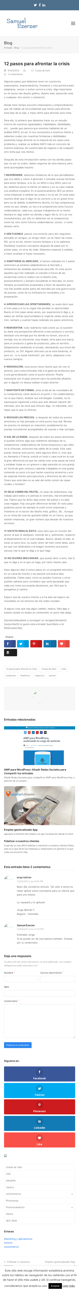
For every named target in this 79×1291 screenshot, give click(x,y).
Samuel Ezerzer (26, 925)
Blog (16, 47)
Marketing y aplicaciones (18, 1238)
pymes (52, 675)
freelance (25, 675)
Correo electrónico (51, 972)
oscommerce (11, 1246)
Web (6, 986)
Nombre (9, 972)
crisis (63, 668)
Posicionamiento (15, 1207)
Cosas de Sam (42, 70)
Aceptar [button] (55, 1285)
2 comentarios (15, 74)
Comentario (11, 1001)
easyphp (11, 1180)
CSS (8, 1173)
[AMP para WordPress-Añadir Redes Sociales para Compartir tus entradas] (39, 745)
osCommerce (13, 1193)
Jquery (10, 1187)
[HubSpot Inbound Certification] (5, 1156)
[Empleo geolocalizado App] (39, 805)
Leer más (69, 1286)
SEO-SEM (11, 1220)
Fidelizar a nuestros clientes (21, 841)
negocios (39, 675)
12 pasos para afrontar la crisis (21, 668)
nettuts (8, 1242)
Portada (8, 47)
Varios (9, 1213)
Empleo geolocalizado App (21, 829)
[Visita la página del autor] (39, 696)
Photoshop (12, 1200)
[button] (73, 23)
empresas (11, 675)
